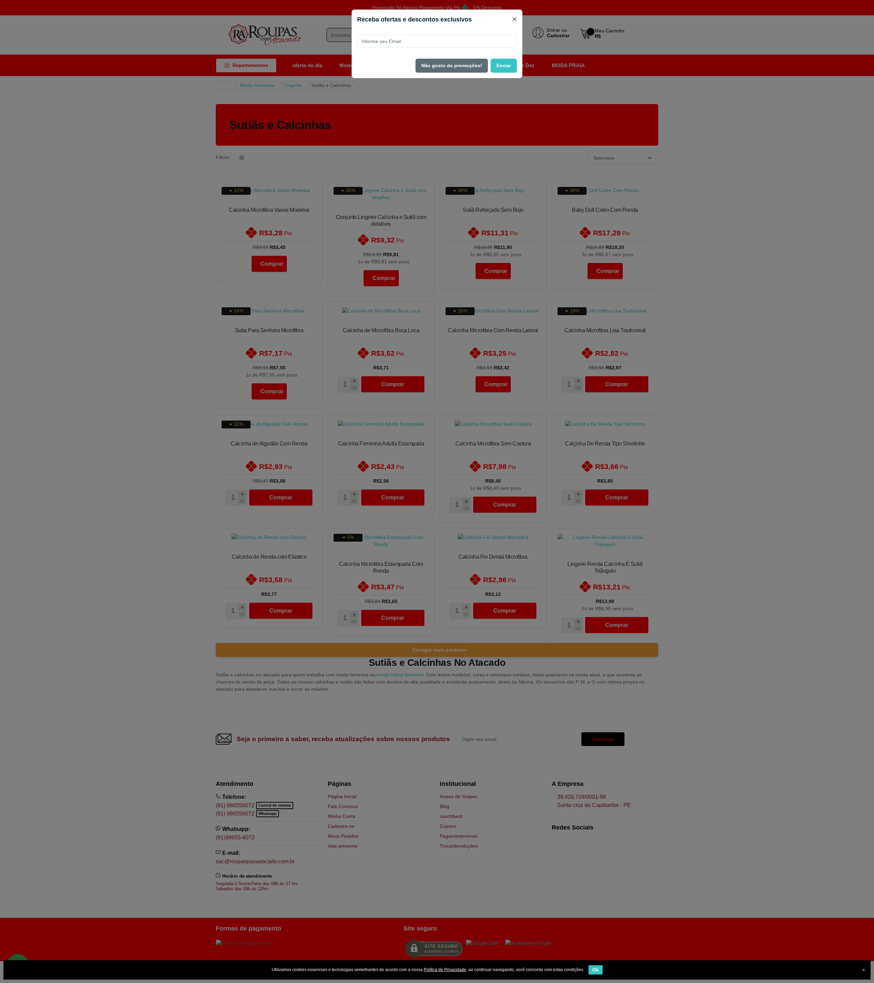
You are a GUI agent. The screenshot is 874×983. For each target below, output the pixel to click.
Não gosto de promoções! (451, 65)
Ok (595, 969)
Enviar (503, 65)
